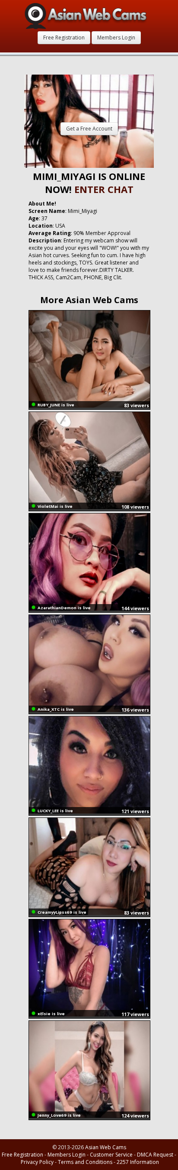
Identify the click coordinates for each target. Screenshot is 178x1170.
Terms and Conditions (85, 1162)
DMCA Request (155, 1154)
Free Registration (64, 37)
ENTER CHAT (104, 189)
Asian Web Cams (105, 1147)
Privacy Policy (37, 1162)
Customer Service (111, 1154)
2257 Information (138, 1162)
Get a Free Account (89, 128)
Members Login (116, 37)
